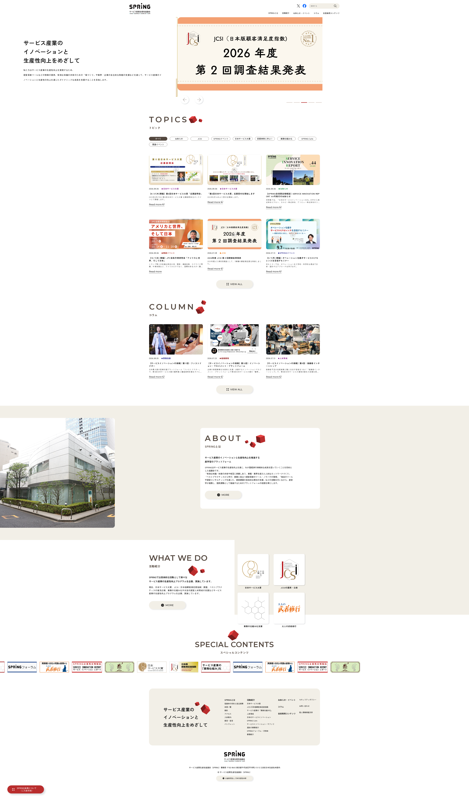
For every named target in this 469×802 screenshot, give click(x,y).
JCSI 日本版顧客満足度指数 (257, 707)
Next (199, 100)
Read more (155, 204)
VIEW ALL (236, 284)
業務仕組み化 (286, 138)
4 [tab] (311, 102)
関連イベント (158, 144)
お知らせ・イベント (301, 13)
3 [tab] (304, 102)
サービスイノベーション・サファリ (260, 724)
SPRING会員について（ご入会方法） (26, 789)
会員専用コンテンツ (331, 13)
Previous (185, 100)
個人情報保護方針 (306, 712)
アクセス (227, 714)
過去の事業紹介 (253, 727)
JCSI (200, 138)
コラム (316, 13)
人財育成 (250, 714)
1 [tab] (289, 102)
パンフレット (229, 724)
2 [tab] (297, 102)
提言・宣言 (228, 720)
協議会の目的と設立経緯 (233, 703)
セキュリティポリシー (307, 699)
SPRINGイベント (220, 138)
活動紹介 (285, 13)
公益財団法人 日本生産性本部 (235, 778)
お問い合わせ (304, 706)
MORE (225, 494)
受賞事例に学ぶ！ (265, 138)
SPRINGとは (273, 13)
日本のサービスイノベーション (259, 717)
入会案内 (227, 717)
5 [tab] (319, 102)
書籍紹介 (250, 734)
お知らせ (179, 138)
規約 (226, 710)
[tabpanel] (249, 57)
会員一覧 (227, 707)
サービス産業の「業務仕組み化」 (260, 710)
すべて (158, 138)
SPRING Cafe (307, 138)
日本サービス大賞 (242, 138)
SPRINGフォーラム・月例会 (257, 731)
